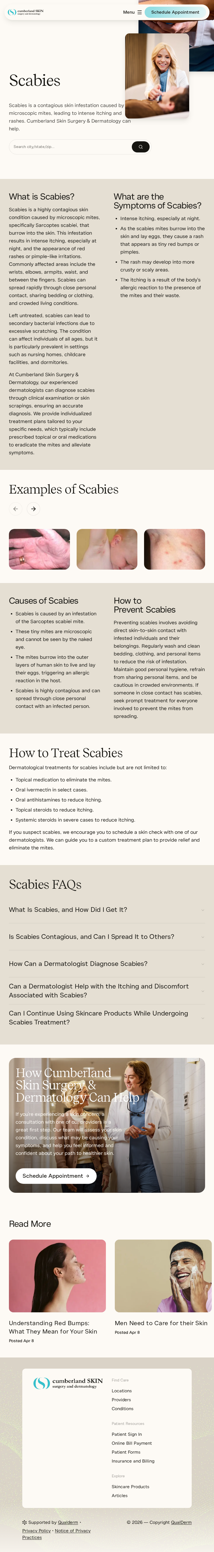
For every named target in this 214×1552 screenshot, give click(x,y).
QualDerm (181, 1522)
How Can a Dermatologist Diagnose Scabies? (78, 964)
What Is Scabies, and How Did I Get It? (68, 909)
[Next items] (33, 509)
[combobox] (70, 147)
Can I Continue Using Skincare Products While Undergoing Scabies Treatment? (98, 1017)
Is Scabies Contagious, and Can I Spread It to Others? (91, 936)
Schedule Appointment (175, 12)
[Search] (141, 146)
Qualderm (68, 1522)
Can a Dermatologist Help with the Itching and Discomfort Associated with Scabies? (99, 990)
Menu (129, 12)
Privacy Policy (36, 1531)
